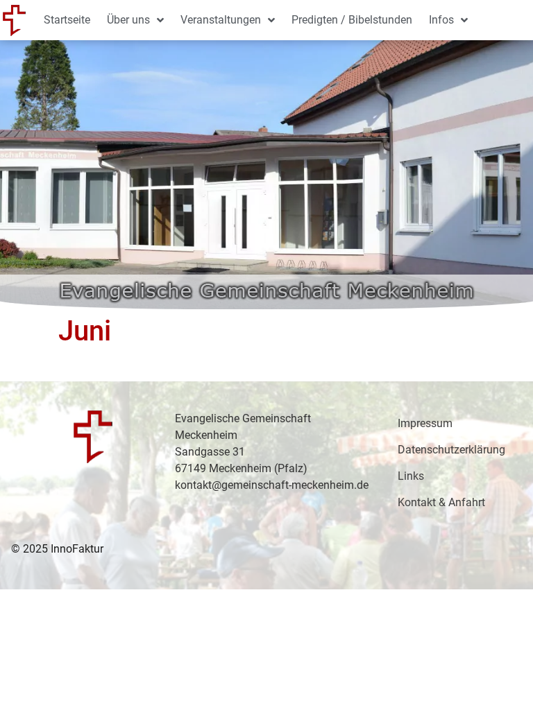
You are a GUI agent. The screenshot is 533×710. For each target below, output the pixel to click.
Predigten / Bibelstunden (351, 19)
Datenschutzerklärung (451, 449)
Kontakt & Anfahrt (441, 502)
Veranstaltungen (220, 19)
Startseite (67, 19)
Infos (441, 19)
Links (411, 476)
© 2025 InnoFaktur (57, 548)
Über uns (128, 19)
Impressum (425, 423)
